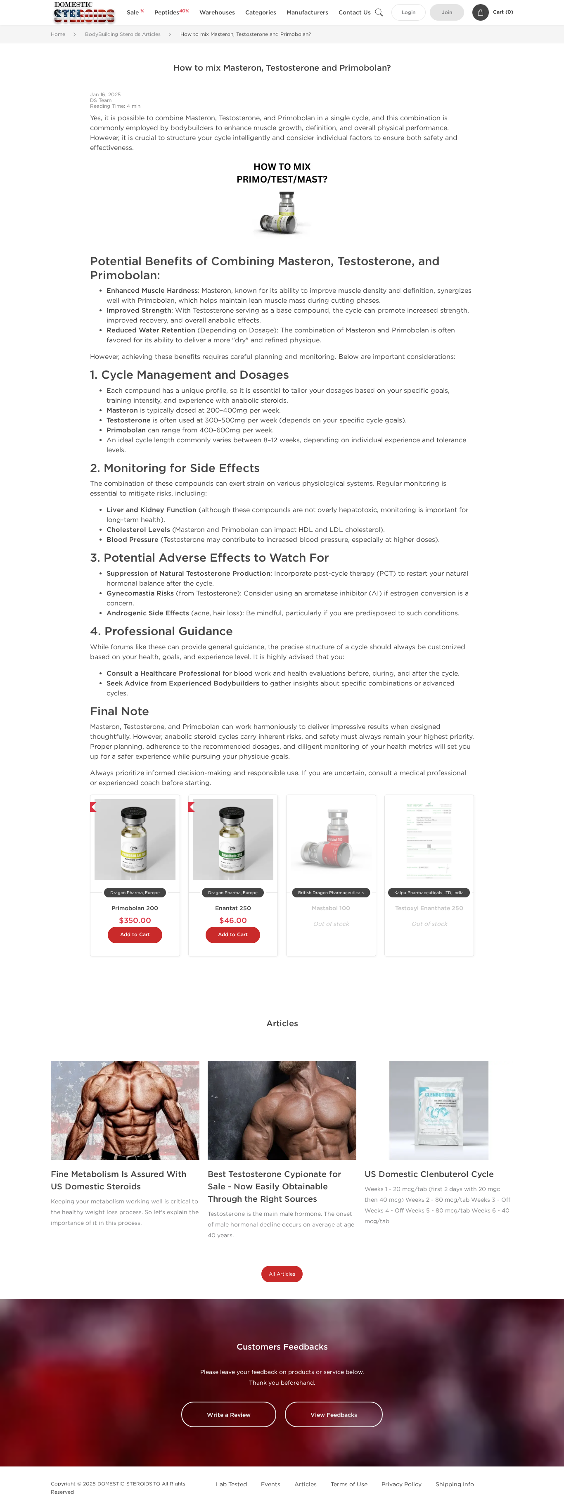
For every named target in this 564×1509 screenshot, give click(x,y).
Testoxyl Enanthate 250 (429, 908)
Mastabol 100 (331, 908)
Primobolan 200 (134, 908)
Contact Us (355, 12)
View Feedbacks (333, 1415)
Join (447, 12)
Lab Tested (231, 1484)
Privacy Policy (402, 1484)
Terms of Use (349, 1484)
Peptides (171, 12)
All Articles (282, 1274)
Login (408, 12)
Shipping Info (455, 1484)
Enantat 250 (233, 908)
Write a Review (229, 1415)
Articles (305, 1484)
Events (270, 1484)
